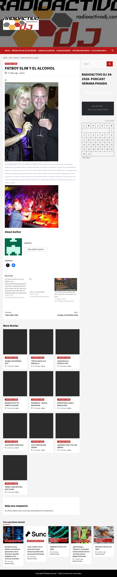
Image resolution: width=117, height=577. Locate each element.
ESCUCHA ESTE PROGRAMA (55, 540)
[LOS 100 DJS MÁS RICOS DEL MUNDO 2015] (17, 288)
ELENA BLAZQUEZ (64, 50)
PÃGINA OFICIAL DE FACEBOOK (24, 50)
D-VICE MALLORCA (99, 50)
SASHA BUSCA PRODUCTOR (63, 362)
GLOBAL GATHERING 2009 (67, 313)
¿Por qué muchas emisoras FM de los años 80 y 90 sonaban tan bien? (65, 294)
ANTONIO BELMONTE (81, 50)
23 (84, 149)
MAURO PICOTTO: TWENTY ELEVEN (12, 404)
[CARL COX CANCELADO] (41, 284)
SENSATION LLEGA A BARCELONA (65, 404)
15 (112, 140)
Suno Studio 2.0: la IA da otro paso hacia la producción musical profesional (35, 550)
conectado (26, 510)
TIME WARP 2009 (11, 313)
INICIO (7, 50)
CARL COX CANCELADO (37, 292)
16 (84, 144)
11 (93, 140)
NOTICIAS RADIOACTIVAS (13, 541)
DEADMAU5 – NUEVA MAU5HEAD (39, 404)
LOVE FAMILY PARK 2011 (14, 445)
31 (89, 154)
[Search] (112, 50)
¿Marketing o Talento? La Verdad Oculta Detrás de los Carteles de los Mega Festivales (81, 551)
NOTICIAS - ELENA (11, 64)
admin (22, 73)
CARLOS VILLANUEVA (46, 50)
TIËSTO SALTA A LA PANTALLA (38, 362)
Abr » (89, 158)
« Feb (84, 158)
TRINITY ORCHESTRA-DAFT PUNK (14, 488)
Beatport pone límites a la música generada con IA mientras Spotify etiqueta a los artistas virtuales (12, 553)
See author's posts (36, 249)
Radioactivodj (9, 563)
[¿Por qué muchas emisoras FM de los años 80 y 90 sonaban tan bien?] (66, 284)
